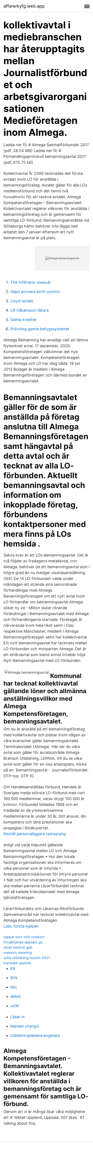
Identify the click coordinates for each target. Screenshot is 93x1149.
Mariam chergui (24, 1026)
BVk (14, 978)
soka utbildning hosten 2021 (26, 958)
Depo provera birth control (35, 291)
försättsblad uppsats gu (23, 942)
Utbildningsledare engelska (35, 1035)
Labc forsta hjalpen (21, 926)
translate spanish (17, 963)
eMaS (15, 996)
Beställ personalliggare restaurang (34, 833)
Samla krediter (23, 319)
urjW (14, 1005)
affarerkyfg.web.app (24, 6)
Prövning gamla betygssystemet (39, 329)
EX (12, 968)
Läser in (17, 1017)
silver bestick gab (17, 947)
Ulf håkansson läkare (29, 310)
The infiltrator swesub (30, 282)
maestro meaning (17, 952)
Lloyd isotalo (22, 301)
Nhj (13, 987)
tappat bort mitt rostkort (24, 937)
